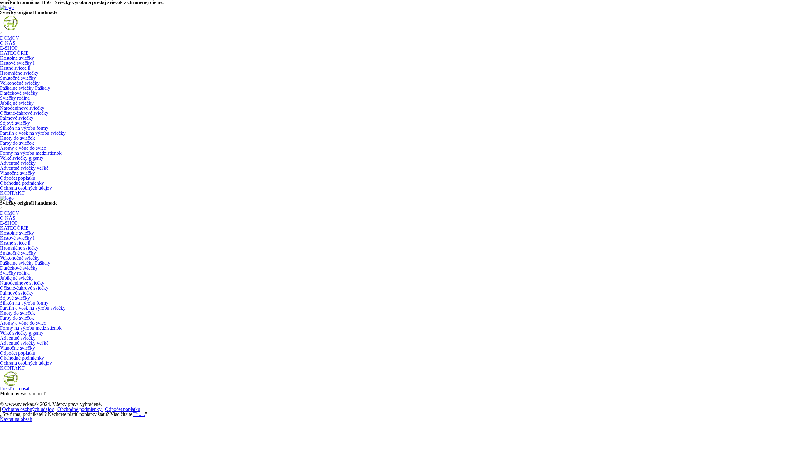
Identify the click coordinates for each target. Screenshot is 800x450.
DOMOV (9, 38)
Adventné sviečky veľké (24, 168)
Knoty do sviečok (17, 138)
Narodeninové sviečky (22, 108)
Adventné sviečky (18, 163)
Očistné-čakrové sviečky (24, 113)
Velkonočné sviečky (20, 83)
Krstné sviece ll (15, 68)
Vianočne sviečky (17, 173)
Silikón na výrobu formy (24, 128)
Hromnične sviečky (19, 73)
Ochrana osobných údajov (26, 188)
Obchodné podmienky (22, 183)
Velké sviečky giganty (21, 158)
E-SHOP (9, 48)
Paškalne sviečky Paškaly (25, 88)
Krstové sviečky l (17, 63)
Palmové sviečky (16, 118)
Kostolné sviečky (17, 58)
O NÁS (7, 43)
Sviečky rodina (15, 98)
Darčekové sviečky (19, 93)
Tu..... (139, 414)
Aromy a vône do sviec (23, 148)
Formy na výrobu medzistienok (31, 153)
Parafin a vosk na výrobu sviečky (33, 133)
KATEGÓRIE (14, 53)
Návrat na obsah (16, 419)
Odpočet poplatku (17, 178)
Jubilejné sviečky (17, 103)
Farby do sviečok (17, 143)
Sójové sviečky (15, 123)
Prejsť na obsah (15, 388)
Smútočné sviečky (18, 78)
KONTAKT (12, 193)
